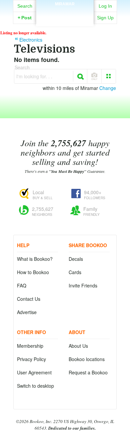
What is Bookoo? (35, 258)
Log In (105, 6)
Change (107, 88)
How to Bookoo (33, 272)
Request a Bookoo (88, 372)
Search (24, 6)
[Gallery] (109, 76)
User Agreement (34, 372)
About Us (78, 345)
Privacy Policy (31, 359)
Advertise (27, 312)
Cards (75, 272)
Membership (30, 345)
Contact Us (28, 298)
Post (25, 17)
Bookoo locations (87, 359)
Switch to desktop (35, 385)
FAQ (21, 285)
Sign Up (105, 17)
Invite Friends (83, 285)
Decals (76, 258)
